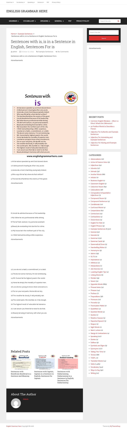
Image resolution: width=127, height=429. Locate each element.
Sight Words (95, 327)
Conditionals (95, 204)
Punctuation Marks (97, 306)
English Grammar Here (27, 11)
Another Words (96, 174)
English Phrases (96, 226)
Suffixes (93, 342)
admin (14, 52)
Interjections (95, 266)
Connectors (95, 214)
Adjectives (95, 165)
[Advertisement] (44, 75)
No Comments (63, 52)
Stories (93, 339)
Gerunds (94, 235)
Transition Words (97, 361)
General (40, 2)
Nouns (93, 281)
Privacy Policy (56, 2)
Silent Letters (96, 330)
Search (119, 21)
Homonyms (95, 250)
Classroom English (97, 184)
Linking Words (96, 275)
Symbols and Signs (98, 346)
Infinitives (94, 263)
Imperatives (95, 260)
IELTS (93, 257)
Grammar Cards (96, 241)
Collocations (95, 190)
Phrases (94, 290)
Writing (93, 373)
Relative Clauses (97, 318)
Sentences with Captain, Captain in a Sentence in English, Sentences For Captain (44, 374)
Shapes (93, 324)
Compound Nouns (97, 198)
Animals (93, 171)
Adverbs (94, 168)
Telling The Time (97, 352)
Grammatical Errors (98, 244)
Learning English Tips (98, 272)
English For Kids (96, 223)
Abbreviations (96, 159)
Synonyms (94, 349)
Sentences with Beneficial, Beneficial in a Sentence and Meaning (21, 373)
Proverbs (94, 303)
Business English (97, 181)
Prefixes (94, 293)
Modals (93, 278)
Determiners (95, 220)
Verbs (93, 364)
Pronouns (94, 300)
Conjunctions (95, 211)
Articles (93, 177)
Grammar (9, 2)
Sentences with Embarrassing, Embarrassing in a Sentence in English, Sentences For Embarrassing (65, 377)
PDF (48, 2)
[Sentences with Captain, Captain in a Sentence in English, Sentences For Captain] (44, 362)
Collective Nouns (97, 187)
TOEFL (93, 358)
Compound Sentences (99, 201)
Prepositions (95, 296)
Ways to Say (95, 370)
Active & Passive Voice (99, 162)
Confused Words (97, 207)
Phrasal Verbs (96, 287)
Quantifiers (94, 309)
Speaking (31, 2)
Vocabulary (20, 2)
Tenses (93, 355)
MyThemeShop (115, 426)
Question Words (96, 312)
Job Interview (96, 269)
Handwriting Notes (97, 247)
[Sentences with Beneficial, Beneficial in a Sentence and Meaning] (21, 362)
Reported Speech (97, 321)
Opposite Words (97, 284)
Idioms (93, 253)
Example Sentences (45, 52)
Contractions (95, 217)
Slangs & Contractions (99, 333)
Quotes (93, 315)
